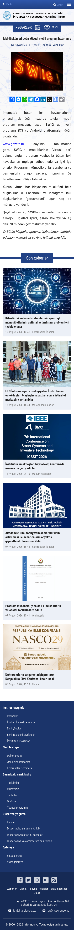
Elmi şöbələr (14, 728)
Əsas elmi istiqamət (18, 762)
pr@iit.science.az (58, 910)
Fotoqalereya (14, 855)
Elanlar (11, 822)
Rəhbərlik (12, 716)
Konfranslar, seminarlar (20, 768)
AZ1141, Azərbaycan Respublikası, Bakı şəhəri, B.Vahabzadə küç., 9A (45, 903)
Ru (11, 4)
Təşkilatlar (13, 782)
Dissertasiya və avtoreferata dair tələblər (30, 841)
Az (4, 4)
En (7, 4)
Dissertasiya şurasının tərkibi (23, 828)
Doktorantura (14, 755)
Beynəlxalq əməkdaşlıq (17, 774)
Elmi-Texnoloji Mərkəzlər (21, 734)
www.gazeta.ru (13, 144)
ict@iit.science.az (24, 910)
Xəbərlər (12, 888)
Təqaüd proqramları (18, 807)
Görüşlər (12, 801)
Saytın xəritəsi (59, 888)
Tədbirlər (12, 795)
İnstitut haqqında (13, 707)
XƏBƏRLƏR (23, 27)
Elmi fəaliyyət (11, 747)
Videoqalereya (15, 862)
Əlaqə (37, 892)
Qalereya (8, 847)
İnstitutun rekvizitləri (18, 741)
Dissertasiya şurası (14, 814)
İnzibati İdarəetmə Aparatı (21, 722)
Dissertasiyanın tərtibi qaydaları (25, 835)
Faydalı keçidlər (39, 888)
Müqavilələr (13, 789)
